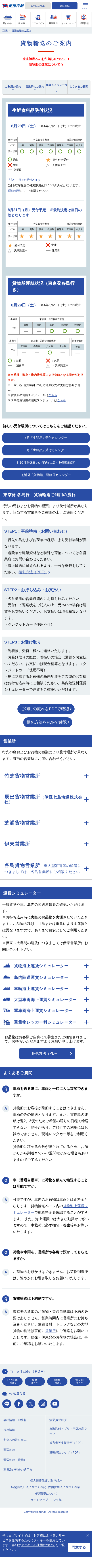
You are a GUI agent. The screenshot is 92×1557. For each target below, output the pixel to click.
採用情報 (9, 1430)
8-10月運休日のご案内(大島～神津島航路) (46, 462)
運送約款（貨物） (15, 1459)
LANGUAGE (38, 5)
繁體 (35, 1381)
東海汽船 (13, 6)
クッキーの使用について (38, 1545)
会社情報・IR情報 (15, 1420)
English (12, 1381)
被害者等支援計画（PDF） (66, 1442)
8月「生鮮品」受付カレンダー (46, 438)
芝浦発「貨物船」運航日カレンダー (46, 475)
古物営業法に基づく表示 (64, 1487)
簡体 (57, 1381)
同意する (79, 1547)
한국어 (79, 1381)
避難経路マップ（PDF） (65, 1452)
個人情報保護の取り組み (46, 1480)
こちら (52, 395)
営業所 (50, 1331)
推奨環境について (46, 1493)
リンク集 (56, 1499)
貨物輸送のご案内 (21, 30)
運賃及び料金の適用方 (17, 1469)
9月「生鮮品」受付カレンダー (46, 450)
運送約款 (9, 1449)
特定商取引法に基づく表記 (28, 1487)
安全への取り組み (15, 1440)
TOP (5, 30)
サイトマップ (39, 1499)
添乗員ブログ (58, 1420)
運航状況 (65, 5)
